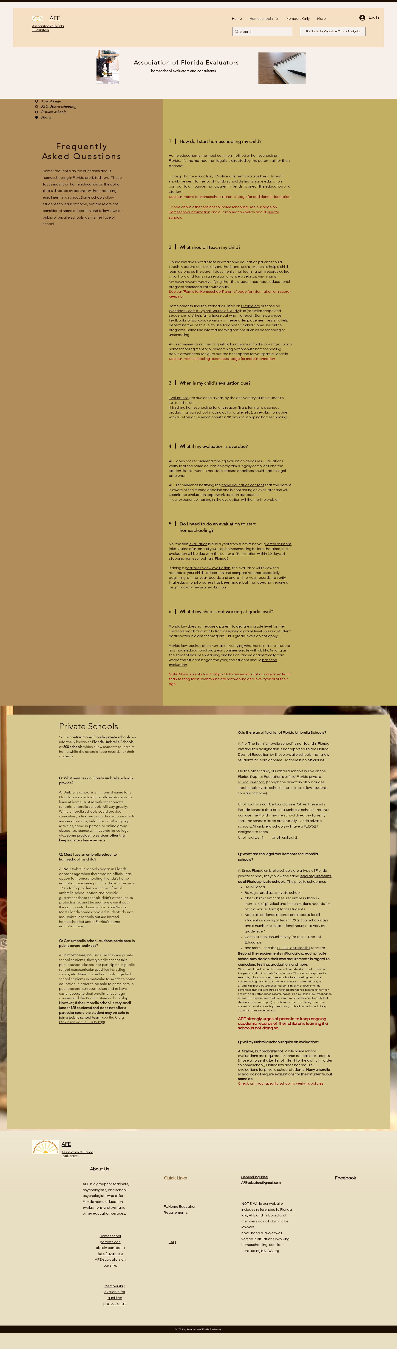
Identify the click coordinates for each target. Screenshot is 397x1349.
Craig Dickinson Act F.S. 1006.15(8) (91, 1019)
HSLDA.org (270, 1251)
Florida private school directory (285, 815)
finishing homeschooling (192, 407)
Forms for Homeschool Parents (210, 197)
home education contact (242, 485)
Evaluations (179, 398)
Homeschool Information (189, 212)
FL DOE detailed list (293, 948)
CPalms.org (250, 306)
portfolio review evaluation (207, 568)
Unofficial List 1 (251, 837)
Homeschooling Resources (206, 359)
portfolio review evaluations (241, 674)
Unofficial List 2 (284, 837)
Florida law (308, 994)
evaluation (222, 276)
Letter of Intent (278, 544)
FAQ (172, 1242)
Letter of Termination (198, 417)
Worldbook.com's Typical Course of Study (204, 311)
